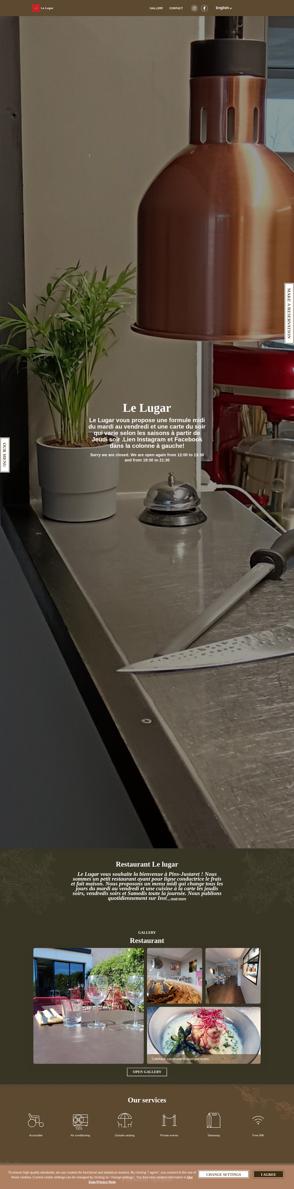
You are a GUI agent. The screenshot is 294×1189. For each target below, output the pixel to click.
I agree (268, 1175)
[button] (224, 8)
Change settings (223, 1175)
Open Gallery (147, 1072)
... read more (176, 898)
